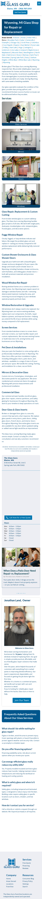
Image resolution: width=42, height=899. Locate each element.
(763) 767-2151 (25, 8)
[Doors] (21, 168)
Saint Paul (34, 55)
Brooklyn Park (13, 40)
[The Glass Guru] (11, 863)
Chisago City (15, 42)
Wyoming (35, 60)
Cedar (22, 40)
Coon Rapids (7, 45)
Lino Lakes (15, 50)
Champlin (5, 42)
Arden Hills (31, 38)
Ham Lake (13, 47)
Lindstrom (5, 50)
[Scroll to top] (38, 895)
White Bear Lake (25, 60)
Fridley (5, 47)
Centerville (30, 40)
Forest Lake (35, 45)
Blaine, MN (12, 8)
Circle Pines (25, 42)
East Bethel (25, 45)
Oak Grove (11, 55)
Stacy (27, 57)
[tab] (17, 593)
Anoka (23, 38)
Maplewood (6, 52)
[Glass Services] (21, 114)
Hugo (21, 47)
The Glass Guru (10, 576)
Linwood (23, 50)
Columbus (35, 42)
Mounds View (17, 52)
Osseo (19, 55)
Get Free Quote (20, 12)
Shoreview (5, 57)
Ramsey (26, 55)
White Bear (13, 60)
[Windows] (21, 196)
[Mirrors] (21, 141)
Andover (16, 38)
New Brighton (29, 52)
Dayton (16, 45)
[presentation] (21, 557)
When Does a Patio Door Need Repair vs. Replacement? (20, 572)
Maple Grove (33, 50)
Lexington (27, 47)
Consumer (25, 576)
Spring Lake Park (17, 57)
